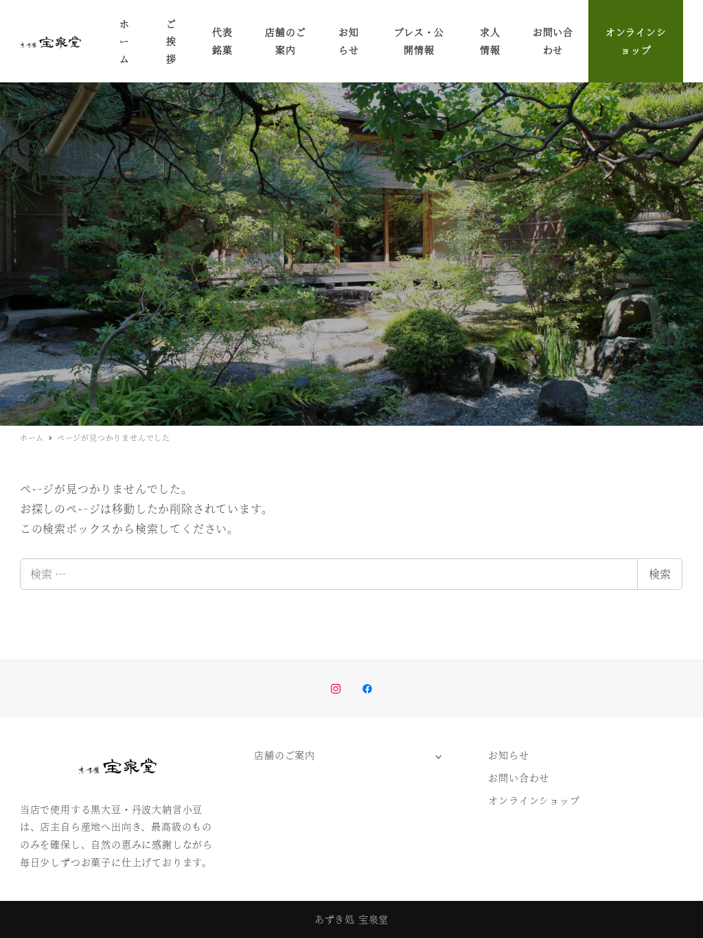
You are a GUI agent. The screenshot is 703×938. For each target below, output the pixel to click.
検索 (660, 574)
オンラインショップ (533, 800)
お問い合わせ (518, 777)
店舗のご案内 (284, 755)
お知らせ (508, 755)
